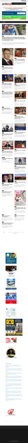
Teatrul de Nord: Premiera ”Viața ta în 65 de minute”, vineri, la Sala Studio (20, 208)
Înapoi (4, 232)
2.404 (18, 232)
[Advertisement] (14, 242)
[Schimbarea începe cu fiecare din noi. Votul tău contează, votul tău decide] (7, 56)
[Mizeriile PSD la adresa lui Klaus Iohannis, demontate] (7, 178)
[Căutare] (25, 22)
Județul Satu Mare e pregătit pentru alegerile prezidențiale (7, 84)
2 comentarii (10, 70)
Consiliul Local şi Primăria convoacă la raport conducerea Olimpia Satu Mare (20, 117)
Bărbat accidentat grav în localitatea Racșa (6, 216)
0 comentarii (10, 85)
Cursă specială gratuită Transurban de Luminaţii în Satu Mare (7, 109)
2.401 (11, 232)
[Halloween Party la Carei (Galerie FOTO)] (20, 144)
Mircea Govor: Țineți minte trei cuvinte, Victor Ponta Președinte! (7, 152)
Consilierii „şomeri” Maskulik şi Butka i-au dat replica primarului (20, 60)
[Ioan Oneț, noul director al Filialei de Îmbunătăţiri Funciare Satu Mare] (7, 127)
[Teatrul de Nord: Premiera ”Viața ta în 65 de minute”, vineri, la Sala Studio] (20, 198)
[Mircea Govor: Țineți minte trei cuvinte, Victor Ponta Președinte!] (7, 145)
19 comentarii (11, 153)
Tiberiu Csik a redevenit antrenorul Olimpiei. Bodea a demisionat (7, 223)
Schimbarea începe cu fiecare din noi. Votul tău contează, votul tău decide (7, 68)
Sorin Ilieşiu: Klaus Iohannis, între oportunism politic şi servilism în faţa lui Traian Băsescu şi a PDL (7, 93)
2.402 (13, 232)
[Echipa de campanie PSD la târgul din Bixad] (20, 177)
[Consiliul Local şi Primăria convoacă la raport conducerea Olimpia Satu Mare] (20, 111)
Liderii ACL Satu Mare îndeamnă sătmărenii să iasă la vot (20, 133)
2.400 (9, 232)
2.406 (22, 232)
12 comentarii (8, 41)
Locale (3, 66)
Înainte (15, 233)
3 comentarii (23, 86)
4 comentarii (10, 186)
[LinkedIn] (24, 0)
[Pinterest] (23, 0)
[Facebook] (22, 0)
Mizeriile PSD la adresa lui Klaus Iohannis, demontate (7, 185)
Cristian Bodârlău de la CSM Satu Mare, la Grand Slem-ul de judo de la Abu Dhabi (20, 167)
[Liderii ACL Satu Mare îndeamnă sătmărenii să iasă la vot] (20, 126)
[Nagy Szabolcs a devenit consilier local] (20, 95)
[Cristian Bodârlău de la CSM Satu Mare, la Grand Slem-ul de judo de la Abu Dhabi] (20, 161)
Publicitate (3, 157)
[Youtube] (25, 0)
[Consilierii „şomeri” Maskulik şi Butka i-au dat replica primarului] (20, 52)
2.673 (12, 233)
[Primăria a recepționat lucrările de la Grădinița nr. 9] (20, 78)
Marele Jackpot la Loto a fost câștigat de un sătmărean (7, 192)
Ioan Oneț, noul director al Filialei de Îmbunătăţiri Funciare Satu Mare (7, 134)
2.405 (20, 232)
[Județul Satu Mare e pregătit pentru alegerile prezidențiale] (7, 77)
